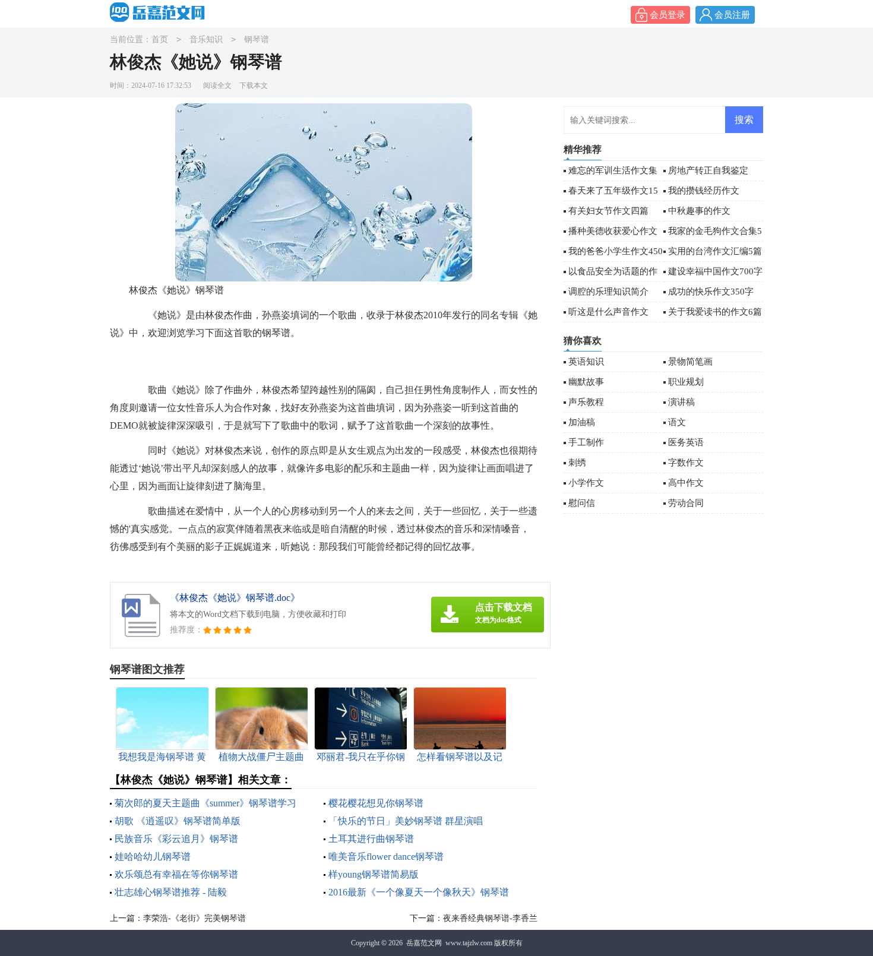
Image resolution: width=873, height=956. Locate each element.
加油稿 (581, 422)
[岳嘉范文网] (160, 12)
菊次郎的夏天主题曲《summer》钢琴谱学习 (205, 803)
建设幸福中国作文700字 (715, 271)
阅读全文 (217, 85)
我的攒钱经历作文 (703, 190)
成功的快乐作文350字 (711, 291)
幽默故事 (586, 382)
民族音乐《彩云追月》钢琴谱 (176, 839)
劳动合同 (686, 503)
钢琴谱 (256, 39)
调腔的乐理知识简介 (608, 291)
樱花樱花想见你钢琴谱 (375, 803)
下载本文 (253, 85)
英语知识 (586, 361)
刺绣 (577, 462)
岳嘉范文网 (424, 943)
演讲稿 (681, 402)
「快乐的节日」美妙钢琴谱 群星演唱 (405, 821)
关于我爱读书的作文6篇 (715, 311)
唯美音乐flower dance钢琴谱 (386, 856)
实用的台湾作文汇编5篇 (715, 251)
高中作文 (686, 483)
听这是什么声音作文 (608, 311)
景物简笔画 (690, 361)
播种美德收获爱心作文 (612, 231)
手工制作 (586, 442)
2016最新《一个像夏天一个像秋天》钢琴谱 (418, 892)
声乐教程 (586, 402)
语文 (677, 422)
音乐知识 (206, 39)
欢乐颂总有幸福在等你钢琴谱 (176, 874)
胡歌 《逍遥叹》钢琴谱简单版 (178, 821)
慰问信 (581, 503)
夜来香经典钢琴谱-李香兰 (490, 918)
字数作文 (686, 462)
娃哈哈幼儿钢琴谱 (153, 856)
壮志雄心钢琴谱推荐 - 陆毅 (171, 892)
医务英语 (686, 442)
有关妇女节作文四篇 (608, 211)
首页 (159, 39)
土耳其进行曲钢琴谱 (371, 839)
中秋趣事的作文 (699, 211)
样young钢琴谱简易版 (373, 874)
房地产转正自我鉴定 (708, 170)
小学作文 (586, 483)
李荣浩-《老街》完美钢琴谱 (194, 918)
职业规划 (686, 382)
